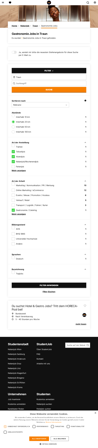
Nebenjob (24, 26)
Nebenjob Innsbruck (16, 359)
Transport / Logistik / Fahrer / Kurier (32, 205)
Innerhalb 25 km (23, 122)
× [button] (95, 413)
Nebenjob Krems (15, 387)
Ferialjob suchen (44, 409)
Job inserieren (14, 399)
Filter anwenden (49, 285)
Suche (49, 89)
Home (14, 26)
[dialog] (49, 429)
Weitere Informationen (53, 422)
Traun (35, 26)
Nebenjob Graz (14, 363)
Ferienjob (20, 166)
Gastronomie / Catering (26, 210)
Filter (47, 70)
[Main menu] (3, 2)
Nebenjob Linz (14, 368)
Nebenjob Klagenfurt (17, 373)
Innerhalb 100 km (23, 132)
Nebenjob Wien (14, 349)
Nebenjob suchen (44, 404)
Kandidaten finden (16, 409)
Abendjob (20, 156)
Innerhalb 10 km (23, 117)
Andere (19, 244)
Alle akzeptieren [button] (39, 439)
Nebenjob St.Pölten (16, 382)
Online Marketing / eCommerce (30, 190)
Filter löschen (49, 291)
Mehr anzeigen (19, 170)
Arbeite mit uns (43, 363)
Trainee (19, 147)
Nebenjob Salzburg (16, 354)
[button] (49, 444)
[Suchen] (89, 2)
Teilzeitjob (20, 151)
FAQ (38, 354)
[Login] (95, 2)
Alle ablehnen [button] (60, 439)
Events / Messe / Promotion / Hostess (32, 195)
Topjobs (19, 273)
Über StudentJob (44, 349)
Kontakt (40, 359)
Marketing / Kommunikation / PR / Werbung (35, 185)
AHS (18, 229)
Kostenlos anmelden (16, 404)
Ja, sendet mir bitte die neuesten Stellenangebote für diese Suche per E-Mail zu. (48, 53)
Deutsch (19, 259)
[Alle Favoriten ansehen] (10, 2)
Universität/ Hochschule (26, 239)
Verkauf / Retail (23, 200)
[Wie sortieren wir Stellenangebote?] (85, 100)
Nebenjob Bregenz (16, 378)
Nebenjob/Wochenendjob (27, 161)
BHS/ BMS (20, 234)
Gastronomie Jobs (49, 26)
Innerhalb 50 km (23, 127)
